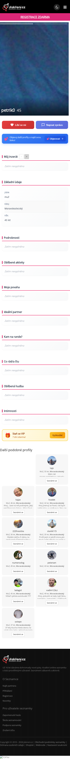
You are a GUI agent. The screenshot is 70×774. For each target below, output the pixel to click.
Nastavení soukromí (57, 745)
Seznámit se (52, 480)
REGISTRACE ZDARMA (35, 17)
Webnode (40, 745)
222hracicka (18, 531)
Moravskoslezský (57, 471)
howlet (52, 499)
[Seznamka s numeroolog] (18, 555)
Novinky (7, 700)
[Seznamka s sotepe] (18, 614)
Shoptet (30, 745)
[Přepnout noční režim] (57, 7)
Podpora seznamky (12, 725)
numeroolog (18, 562)
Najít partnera (9, 685)
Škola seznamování (12, 720)
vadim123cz (52, 590)
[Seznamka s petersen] (51, 555)
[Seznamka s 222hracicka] (18, 524)
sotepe (18, 621)
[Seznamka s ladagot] (18, 583)
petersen (52, 562)
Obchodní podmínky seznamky (50, 742)
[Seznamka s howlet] (51, 492)
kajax (18, 499)
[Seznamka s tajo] (51, 461)
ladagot (18, 590)
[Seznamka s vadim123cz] (51, 583)
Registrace (8, 695)
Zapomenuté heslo (12, 715)
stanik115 (51, 531)
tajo (52, 468)
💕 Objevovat (53, 138)
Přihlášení (7, 690)
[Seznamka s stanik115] (51, 524)
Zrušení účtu (9, 730)
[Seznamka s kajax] (18, 492)
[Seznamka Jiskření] (14, 664)
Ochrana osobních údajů (12, 745)
